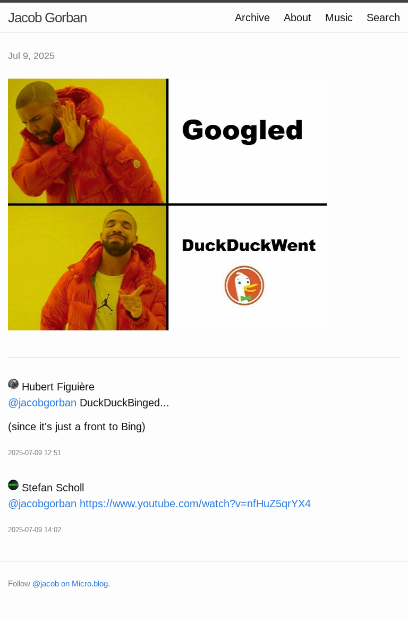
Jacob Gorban (47, 17)
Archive (252, 17)
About (297, 17)
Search (383, 17)
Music (339, 17)
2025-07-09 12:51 (34, 453)
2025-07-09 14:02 (34, 530)
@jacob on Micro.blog (70, 583)
